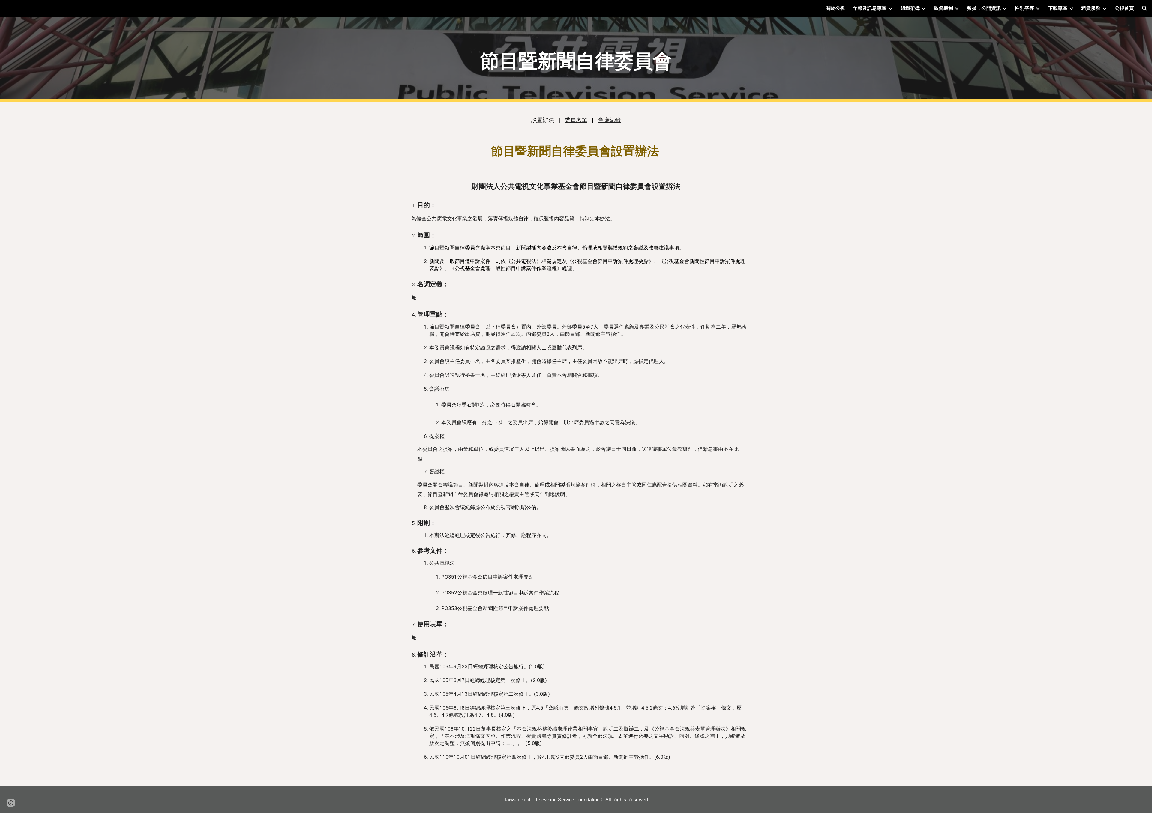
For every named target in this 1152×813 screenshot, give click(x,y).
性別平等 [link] (1024, 8)
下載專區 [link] (1057, 8)
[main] (576, 59)
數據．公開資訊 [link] (984, 8)
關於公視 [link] (835, 8)
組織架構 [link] (910, 8)
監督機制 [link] (943, 8)
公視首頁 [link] (1124, 8)
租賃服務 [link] (1091, 8)
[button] (1145, 8)
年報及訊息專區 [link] (869, 8)
